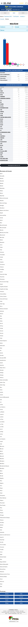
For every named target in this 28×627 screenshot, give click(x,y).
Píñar (1, 507)
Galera (1, 343)
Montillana (2, 463)
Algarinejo (2, 195)
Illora (1, 387)
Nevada (1, 475)
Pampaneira (2, 495)
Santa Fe (2, 537)
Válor (1, 559)
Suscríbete (21, 3)
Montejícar (2, 461)
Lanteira (1, 416)
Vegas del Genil (3, 561)
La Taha (1, 424)
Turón (1, 552)
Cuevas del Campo (3, 298)
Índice (18, 613)
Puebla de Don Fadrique (5, 517)
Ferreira (1, 333)
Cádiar (1, 247)
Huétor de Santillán (4, 380)
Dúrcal (1, 323)
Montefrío (2, 458)
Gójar (1, 348)
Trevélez (1, 549)
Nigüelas (2, 478)
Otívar (1, 490)
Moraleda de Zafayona (4, 466)
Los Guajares (2, 439)
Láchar (1, 409)
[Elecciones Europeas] (14, 6)
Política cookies (13, 612)
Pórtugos (2, 515)
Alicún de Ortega (3, 203)
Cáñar (1, 259)
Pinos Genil (2, 502)
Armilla (1, 217)
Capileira (2, 262)
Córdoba (7, 596)
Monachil (2, 456)
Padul (1, 493)
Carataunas (2, 264)
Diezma (1, 313)
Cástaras (2, 266)
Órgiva (1, 488)
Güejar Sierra (2, 367)
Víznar (1, 579)
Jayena (1, 394)
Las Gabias (2, 421)
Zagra (1, 584)
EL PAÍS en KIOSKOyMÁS (12, 613)
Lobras (1, 434)
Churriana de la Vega (4, 281)
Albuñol (1, 185)
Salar (1, 529)
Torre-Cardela (3, 544)
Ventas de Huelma (3, 566)
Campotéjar (2, 254)
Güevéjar (2, 370)
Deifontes (2, 311)
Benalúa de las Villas (4, 232)
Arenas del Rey (3, 215)
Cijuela (1, 284)
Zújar (1, 586)
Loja (1, 436)
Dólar (1, 318)
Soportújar (2, 539)
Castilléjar (2, 269)
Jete (1, 399)
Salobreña (2, 532)
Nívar (1, 480)
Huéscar (1, 377)
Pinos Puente (2, 505)
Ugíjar (1, 554)
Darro (1, 306)
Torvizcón (2, 547)
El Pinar (1, 325)
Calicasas (2, 252)
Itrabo (1, 389)
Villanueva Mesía (3, 576)
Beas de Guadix (3, 227)
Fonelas (1, 335)
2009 (23, 13)
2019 (5, 13)
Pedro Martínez (3, 497)
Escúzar (1, 330)
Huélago (1, 372)
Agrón (1, 173)
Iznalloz (1, 392)
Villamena (2, 571)
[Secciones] (1, 3)
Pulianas (1, 520)
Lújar (1, 443)
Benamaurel (2, 235)
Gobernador (2, 345)
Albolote (1, 178)
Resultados (8, 9)
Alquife (1, 212)
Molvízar (1, 453)
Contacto (5, 611)
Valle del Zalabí (3, 556)
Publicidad (17, 611)
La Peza (1, 419)
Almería (6, 593)
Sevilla (21, 603)
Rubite (1, 527)
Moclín (1, 451)
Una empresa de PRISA (13, 618)
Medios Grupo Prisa (14, 621)
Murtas (1, 473)
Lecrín (1, 429)
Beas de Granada (3, 225)
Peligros (1, 500)
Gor (0, 350)
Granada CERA (3, 357)
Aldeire (1, 190)
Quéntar (1, 525)
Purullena (2, 522)
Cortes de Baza (3, 294)
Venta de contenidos (11, 611)
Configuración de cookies (20, 612)
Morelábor (2, 468)
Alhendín (2, 200)
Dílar (1, 316)
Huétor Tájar (2, 382)
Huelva (6, 600)
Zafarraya (2, 581)
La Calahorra (2, 407)
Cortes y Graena (3, 296)
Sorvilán (1, 542)
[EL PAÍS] (7, 3)
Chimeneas (2, 279)
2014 (14, 13)
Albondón (2, 180)
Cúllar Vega (2, 303)
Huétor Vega (2, 384)
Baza (1, 222)
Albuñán (1, 183)
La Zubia (1, 426)
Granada (1, 355)
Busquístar (2, 242)
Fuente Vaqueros (3, 340)
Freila (1, 338)
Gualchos (2, 365)
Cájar (1, 249)
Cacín (1, 244)
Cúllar (1, 301)
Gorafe (1, 353)
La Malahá (2, 411)
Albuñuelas (2, 188)
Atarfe (1, 220)
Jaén (21, 600)
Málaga (6, 603)
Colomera (2, 291)
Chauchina (2, 276)
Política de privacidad (5, 612)
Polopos (1, 512)
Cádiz (21, 593)
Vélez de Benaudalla (4, 564)
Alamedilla (2, 176)
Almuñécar (2, 208)
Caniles (1, 257)
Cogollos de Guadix (4, 286)
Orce (1, 485)
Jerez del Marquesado (4, 397)
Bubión (1, 239)
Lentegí (1, 431)
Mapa (6, 613)
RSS (21, 613)
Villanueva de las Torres (5, 574)
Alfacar (1, 193)
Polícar (1, 510)
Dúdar (1, 321)
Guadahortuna (3, 360)
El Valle (1, 328)
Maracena (2, 446)
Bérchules (2, 237)
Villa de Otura (2, 569)
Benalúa (1, 230)
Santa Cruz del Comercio (5, 534)
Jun (1, 402)
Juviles (1, 404)
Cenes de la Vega (3, 274)
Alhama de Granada (4, 198)
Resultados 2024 (16, 9)
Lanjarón (2, 414)
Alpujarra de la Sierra (4, 210)
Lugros (1, 441)
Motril (1, 470)
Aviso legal (21, 611)
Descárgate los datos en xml (14, 165)
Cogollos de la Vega (4, 289)
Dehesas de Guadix (4, 308)
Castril (1, 271)
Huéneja (1, 375)
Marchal (1, 448)
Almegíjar (2, 205)
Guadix (1, 362)
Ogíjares (1, 483)
